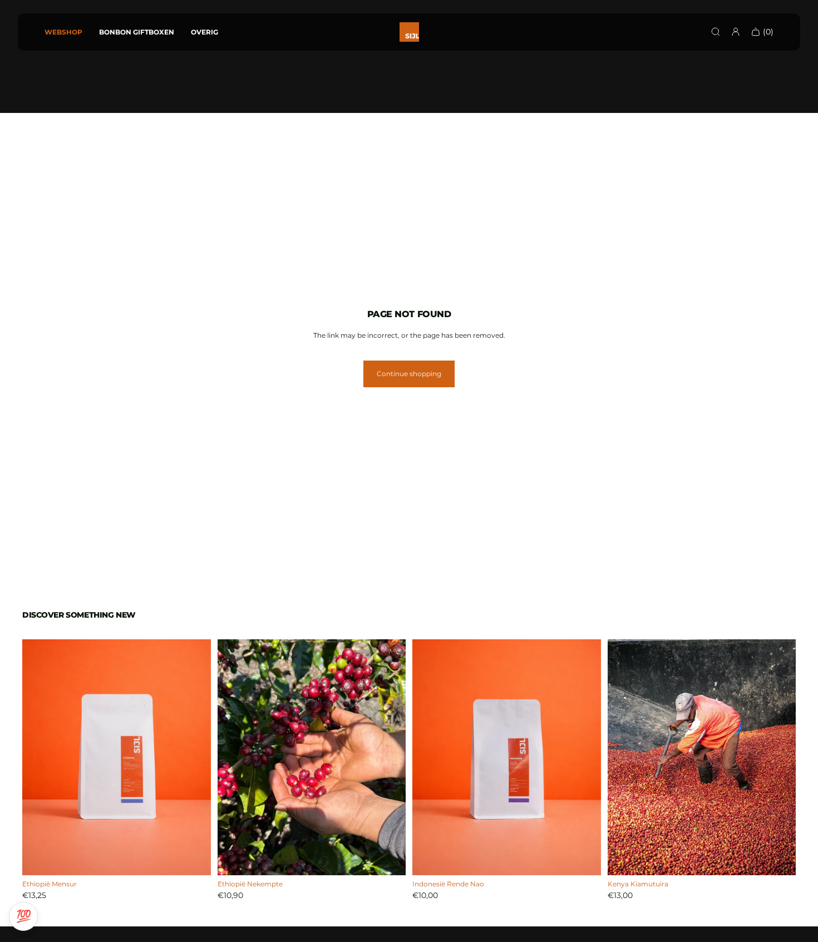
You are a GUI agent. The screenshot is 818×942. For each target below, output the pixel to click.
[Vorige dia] (429, 757)
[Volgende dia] (584, 757)
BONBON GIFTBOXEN (136, 32)
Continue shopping (409, 373)
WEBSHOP (63, 32)
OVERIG (204, 32)
